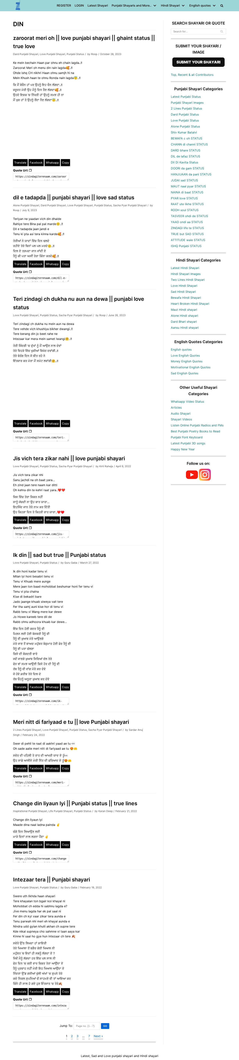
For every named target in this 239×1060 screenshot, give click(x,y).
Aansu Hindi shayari (185, 327)
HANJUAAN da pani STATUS (191, 174)
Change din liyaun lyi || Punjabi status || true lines (75, 803)
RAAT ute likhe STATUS (187, 204)
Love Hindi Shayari (184, 286)
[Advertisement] (84, 130)
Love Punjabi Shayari (52, 54)
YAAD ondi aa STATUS (187, 222)
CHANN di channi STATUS (189, 144)
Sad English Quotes (184, 373)
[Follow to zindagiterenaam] (205, 479)
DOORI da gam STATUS (187, 168)
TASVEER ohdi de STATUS (189, 216)
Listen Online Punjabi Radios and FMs (197, 425)
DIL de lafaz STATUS (185, 156)
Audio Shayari (180, 413)
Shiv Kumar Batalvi (184, 132)
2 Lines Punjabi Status (186, 108)
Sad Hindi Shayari (183, 291)
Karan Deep (105, 811)
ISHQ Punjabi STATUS (186, 246)
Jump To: (66, 1026)
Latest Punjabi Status (186, 96)
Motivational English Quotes (190, 367)
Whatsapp (52, 162)
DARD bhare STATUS (185, 150)
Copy (65, 162)
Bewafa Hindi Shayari (186, 297)
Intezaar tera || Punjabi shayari (51, 879)
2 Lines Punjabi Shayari (27, 729)
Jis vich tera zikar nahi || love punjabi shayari (69, 458)
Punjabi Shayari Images (187, 102)
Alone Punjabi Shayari (26, 205)
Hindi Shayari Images (186, 274)
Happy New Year (183, 449)
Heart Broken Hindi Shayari (190, 303)
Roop (94, 54)
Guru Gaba (70, 562)
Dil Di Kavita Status (184, 162)
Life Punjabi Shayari (60, 811)
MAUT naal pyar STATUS (188, 186)
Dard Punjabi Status (185, 114)
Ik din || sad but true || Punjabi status (59, 555)
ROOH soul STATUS (184, 210)
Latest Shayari (98, 5)
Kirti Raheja (106, 466)
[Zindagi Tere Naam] (18, 6)
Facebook (36, 162)
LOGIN (79, 5)
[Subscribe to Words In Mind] (192, 479)
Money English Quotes (186, 361)
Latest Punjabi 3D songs (188, 443)
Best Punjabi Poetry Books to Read (195, 431)
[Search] (222, 31)
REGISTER (64, 5)
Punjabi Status (75, 54)
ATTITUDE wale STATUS (188, 240)
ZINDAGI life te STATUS (187, 228)
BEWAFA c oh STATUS (186, 138)
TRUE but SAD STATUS (187, 234)
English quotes (181, 349)
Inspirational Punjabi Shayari (30, 811)
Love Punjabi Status (185, 120)
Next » (98, 1036)
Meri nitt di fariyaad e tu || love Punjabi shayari (71, 722)
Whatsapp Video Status (187, 401)
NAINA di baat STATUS (187, 192)
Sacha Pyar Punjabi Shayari (130, 205)
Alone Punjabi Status (185, 126)
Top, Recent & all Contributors (192, 75)
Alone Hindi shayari (184, 315)
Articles (176, 407)
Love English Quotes (185, 355)
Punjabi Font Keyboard (187, 437)
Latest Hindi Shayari (185, 268)
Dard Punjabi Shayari (25, 54)
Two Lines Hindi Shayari (188, 280)
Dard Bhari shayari (184, 321)
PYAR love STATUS (184, 198)
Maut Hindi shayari (184, 309)
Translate (20, 162)
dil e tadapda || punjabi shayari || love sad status (73, 197)
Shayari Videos (181, 419)
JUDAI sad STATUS (184, 180)
